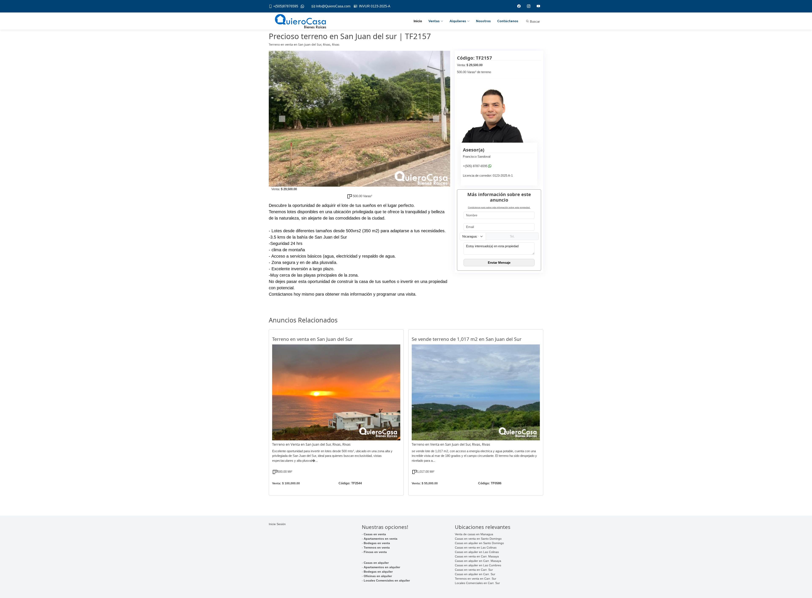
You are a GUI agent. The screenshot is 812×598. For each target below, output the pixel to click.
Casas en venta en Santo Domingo (478, 538)
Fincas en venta (375, 552)
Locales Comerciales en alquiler (387, 580)
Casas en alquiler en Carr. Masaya (478, 561)
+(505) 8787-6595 (475, 166)
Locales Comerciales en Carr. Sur (477, 583)
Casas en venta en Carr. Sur (474, 569)
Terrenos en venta (377, 547)
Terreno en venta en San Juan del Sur (312, 339)
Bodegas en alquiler (378, 571)
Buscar (534, 21)
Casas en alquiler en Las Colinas (477, 552)
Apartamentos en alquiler (382, 567)
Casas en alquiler (376, 562)
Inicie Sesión (277, 524)
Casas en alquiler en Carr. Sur (475, 574)
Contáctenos (507, 21)
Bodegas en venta (377, 543)
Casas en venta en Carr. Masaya (477, 556)
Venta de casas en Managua (474, 534)
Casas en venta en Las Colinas (476, 547)
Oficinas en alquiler (378, 576)
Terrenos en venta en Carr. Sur (475, 578)
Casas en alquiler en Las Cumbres (478, 565)
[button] (282, 119)
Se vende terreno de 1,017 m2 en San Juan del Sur (466, 339)
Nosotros (483, 21)
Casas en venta (375, 534)
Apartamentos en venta (380, 538)
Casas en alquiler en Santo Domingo (479, 543)
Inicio (418, 21)
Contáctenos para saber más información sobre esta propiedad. (499, 207)
